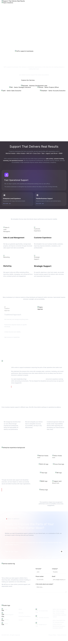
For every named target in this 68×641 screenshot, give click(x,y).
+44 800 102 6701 (44, 617)
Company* (55, 568)
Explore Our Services (28, 80)
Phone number (40, 576)
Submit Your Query (42, 596)
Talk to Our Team (41, 80)
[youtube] (15, 592)
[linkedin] (7, 592)
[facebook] (3, 592)
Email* (53, 576)
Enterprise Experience (25, 616)
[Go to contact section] (61, 551)
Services (21, 612)
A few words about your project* (44, 584)
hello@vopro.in (43, 624)
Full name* (38, 568)
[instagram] (11, 592)
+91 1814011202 (43, 611)
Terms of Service (61, 635)
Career (20, 620)
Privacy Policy (52, 635)
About (20, 609)
